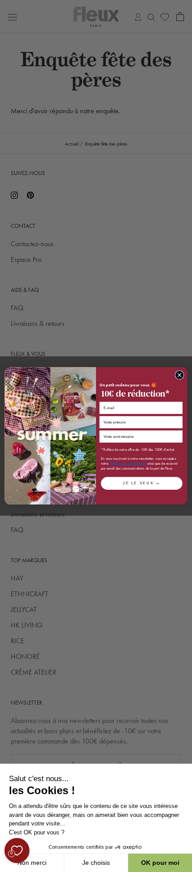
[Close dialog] (179, 375)
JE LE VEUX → (141, 483)
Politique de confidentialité (127, 463)
